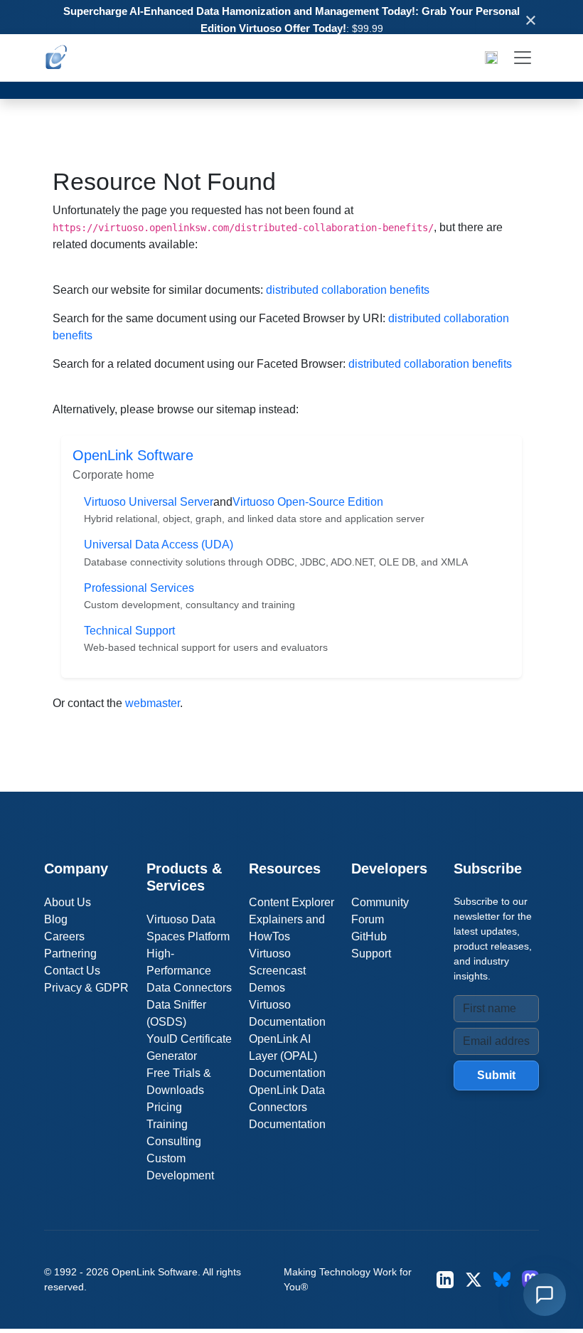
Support (371, 953)
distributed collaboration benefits (347, 290)
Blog (56, 919)
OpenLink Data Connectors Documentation (287, 1107)
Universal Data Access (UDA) (158, 544)
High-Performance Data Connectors (189, 970)
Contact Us (72, 971)
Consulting (173, 1141)
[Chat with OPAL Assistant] (544, 1294)
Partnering (70, 953)
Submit (496, 1075)
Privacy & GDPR (86, 988)
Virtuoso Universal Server (148, 502)
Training (167, 1124)
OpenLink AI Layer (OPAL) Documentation (287, 1056)
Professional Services (139, 588)
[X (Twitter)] (473, 1279)
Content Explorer (291, 902)
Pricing (164, 1107)
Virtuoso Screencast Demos (277, 970)
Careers (64, 936)
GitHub (369, 936)
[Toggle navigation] (522, 57)
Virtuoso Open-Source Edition (307, 502)
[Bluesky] (501, 1279)
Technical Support (129, 631)
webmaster (152, 703)
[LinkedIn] (445, 1279)
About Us (67, 902)
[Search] (491, 57)
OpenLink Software (133, 455)
